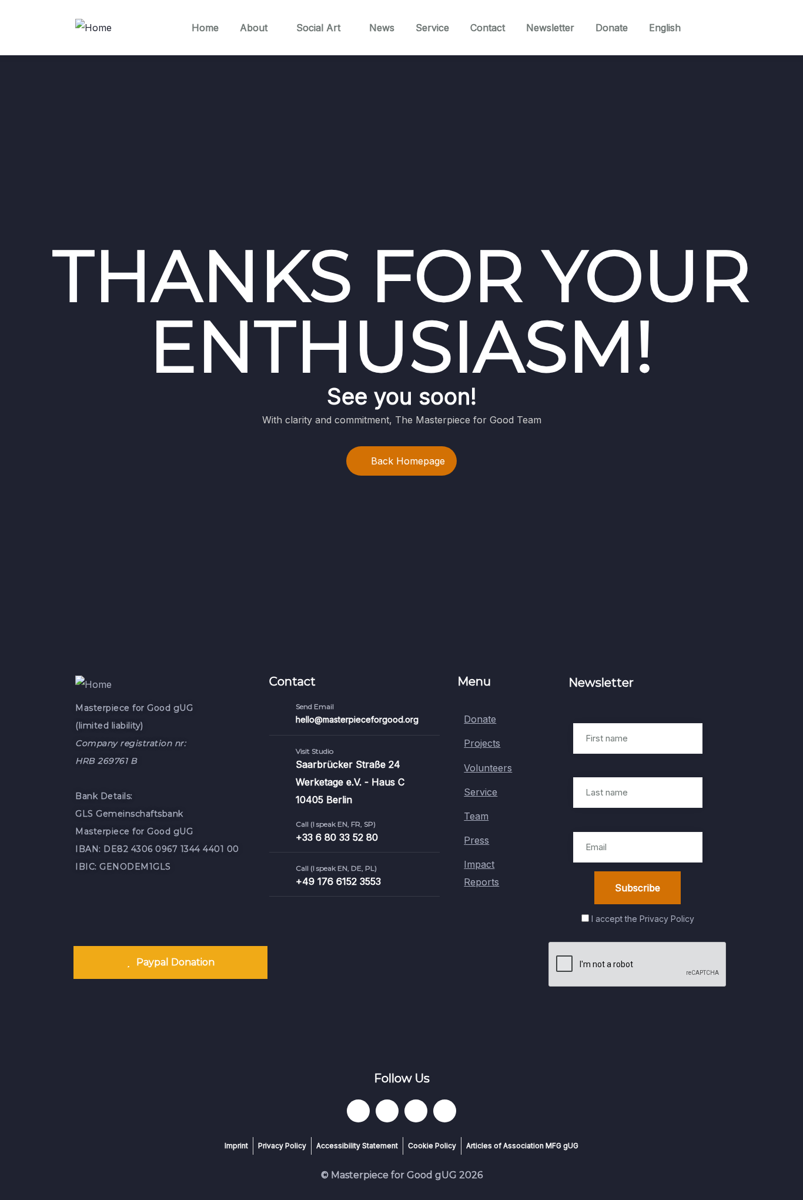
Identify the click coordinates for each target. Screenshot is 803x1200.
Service (432, 28)
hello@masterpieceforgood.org (357, 719)
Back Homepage (408, 461)
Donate (611, 28)
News (381, 28)
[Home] (93, 27)
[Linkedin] (358, 1110)
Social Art (318, 28)
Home (205, 28)
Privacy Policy (667, 919)
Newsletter (550, 28)
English (665, 28)
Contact (487, 28)
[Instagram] (444, 1110)
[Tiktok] (415, 1110)
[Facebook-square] (387, 1110)
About (253, 28)
